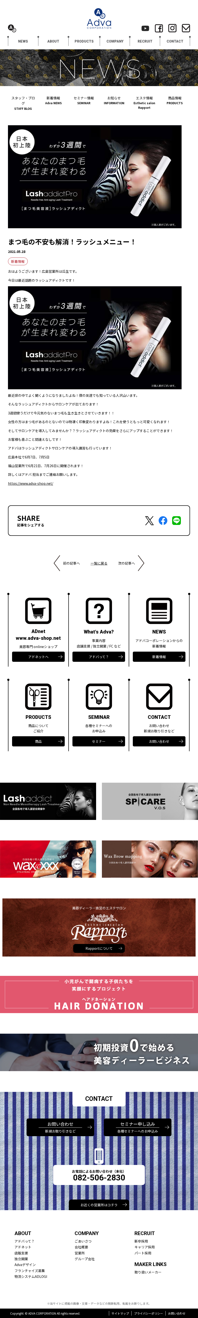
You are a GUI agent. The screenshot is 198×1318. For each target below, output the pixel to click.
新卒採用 (141, 1241)
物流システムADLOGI (30, 1276)
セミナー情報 (84, 100)
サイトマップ (120, 1313)
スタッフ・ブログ (23, 103)
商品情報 (175, 100)
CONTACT (175, 41)
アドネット (22, 1246)
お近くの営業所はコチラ (99, 1204)
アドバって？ (99, 656)
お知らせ (114, 100)
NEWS (23, 41)
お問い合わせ (159, 741)
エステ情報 (144, 103)
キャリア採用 (144, 1246)
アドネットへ (38, 656)
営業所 (80, 1253)
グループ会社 (85, 1258)
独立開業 (21, 1258)
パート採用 (142, 1253)
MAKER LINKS (150, 1264)
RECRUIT (145, 41)
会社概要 (81, 1246)
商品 (38, 741)
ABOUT (53, 41)
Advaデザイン (25, 1264)
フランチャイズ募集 (29, 1270)
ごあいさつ (83, 1241)
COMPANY (114, 41)
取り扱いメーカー (148, 1272)
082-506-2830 (99, 1177)
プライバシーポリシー (148, 1313)
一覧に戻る (99, 563)
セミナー (99, 741)
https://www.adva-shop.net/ (30, 483)
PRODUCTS (84, 41)
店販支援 (21, 1253)
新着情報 (53, 100)
